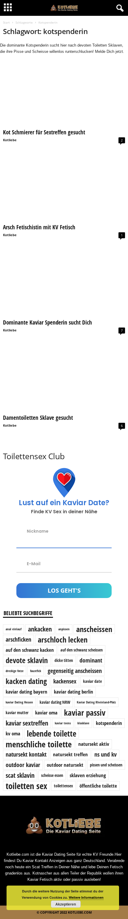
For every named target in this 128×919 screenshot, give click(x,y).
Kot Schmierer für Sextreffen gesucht (44, 132)
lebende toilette (51, 733)
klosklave (83, 723)
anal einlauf (13, 629)
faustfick (35, 671)
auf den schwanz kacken (30, 649)
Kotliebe (10, 140)
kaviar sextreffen (27, 723)
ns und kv (105, 754)
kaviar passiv (84, 712)
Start (6, 22)
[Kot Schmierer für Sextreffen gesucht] (64, 93)
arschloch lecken (63, 639)
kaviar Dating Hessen (19, 702)
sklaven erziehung (88, 775)
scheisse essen (52, 775)
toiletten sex (26, 786)
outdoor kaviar (23, 765)
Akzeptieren (65, 904)
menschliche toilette (39, 744)
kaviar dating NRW (55, 702)
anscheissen (94, 629)
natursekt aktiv (93, 743)
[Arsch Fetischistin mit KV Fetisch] (64, 189)
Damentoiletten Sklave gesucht (38, 418)
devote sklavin (27, 660)
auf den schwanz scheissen (81, 650)
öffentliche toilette (98, 785)
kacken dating (26, 681)
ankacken (40, 629)
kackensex (65, 681)
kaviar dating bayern (26, 691)
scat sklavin (20, 775)
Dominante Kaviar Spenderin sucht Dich (47, 322)
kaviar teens (63, 723)
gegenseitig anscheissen (75, 671)
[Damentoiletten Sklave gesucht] (64, 379)
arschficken (18, 639)
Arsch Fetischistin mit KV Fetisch (39, 227)
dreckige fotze (15, 671)
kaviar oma (46, 712)
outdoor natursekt (65, 764)
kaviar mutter (17, 712)
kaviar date (92, 681)
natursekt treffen (70, 754)
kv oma (13, 733)
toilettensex (63, 786)
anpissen (64, 629)
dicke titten (63, 660)
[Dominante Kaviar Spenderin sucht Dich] (64, 283)
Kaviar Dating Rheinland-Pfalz (96, 702)
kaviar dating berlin (73, 691)
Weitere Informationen (86, 897)
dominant (90, 660)
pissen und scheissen (106, 765)
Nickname (38, 531)
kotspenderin (109, 723)
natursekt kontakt (26, 754)
